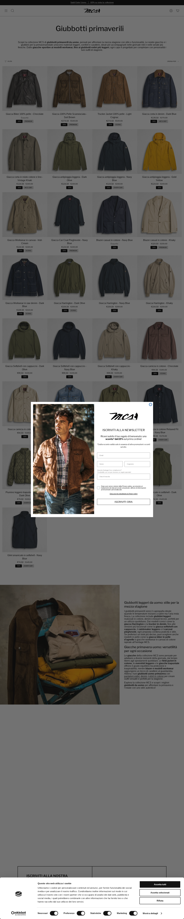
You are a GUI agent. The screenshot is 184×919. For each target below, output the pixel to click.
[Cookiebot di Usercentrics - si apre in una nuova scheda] (18, 913)
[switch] (81, 913)
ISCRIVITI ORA (124, 501)
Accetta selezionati (160, 892)
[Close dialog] (150, 404)
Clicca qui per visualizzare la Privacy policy (124, 493)
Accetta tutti (160, 884)
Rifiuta (160, 900)
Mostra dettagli (150, 913)
